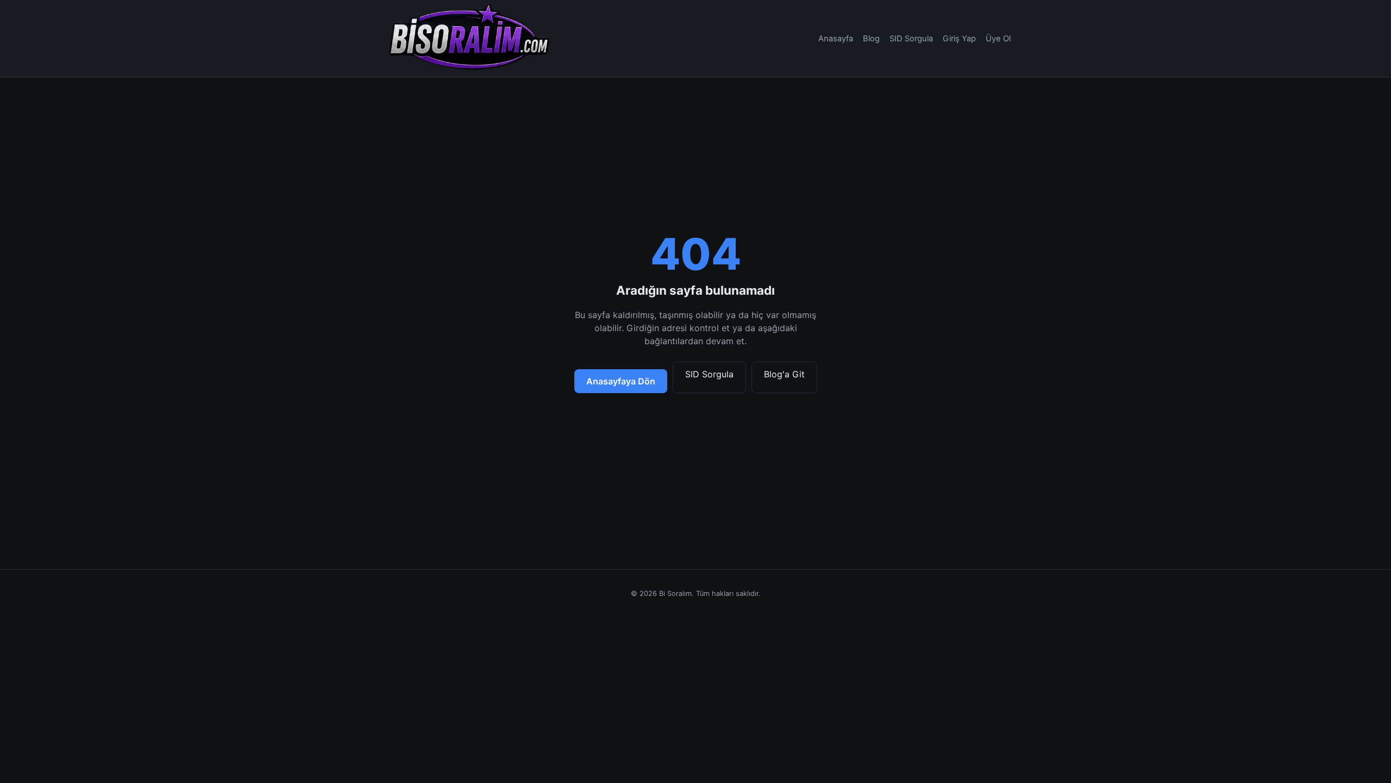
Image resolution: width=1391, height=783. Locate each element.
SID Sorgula (911, 39)
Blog (871, 39)
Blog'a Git (784, 374)
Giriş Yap (959, 39)
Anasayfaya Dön (620, 381)
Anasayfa (835, 39)
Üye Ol (998, 39)
